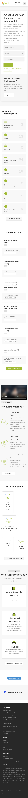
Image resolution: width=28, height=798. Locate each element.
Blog (4, 747)
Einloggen (18, 2)
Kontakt (4, 744)
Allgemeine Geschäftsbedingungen (11, 761)
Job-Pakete (5, 733)
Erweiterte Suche (8, 70)
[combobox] (14, 59)
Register (18, 4)
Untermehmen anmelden (9, 728)
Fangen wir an (9, 95)
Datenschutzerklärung (8, 758)
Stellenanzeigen (7, 710)
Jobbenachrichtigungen (8, 715)
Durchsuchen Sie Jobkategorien (10, 712)
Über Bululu (5, 742)
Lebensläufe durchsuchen (9, 731)
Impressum (5, 756)
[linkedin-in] (5, 795)
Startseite (5, 740)
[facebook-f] (3, 795)
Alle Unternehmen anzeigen (9, 717)
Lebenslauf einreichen (8, 719)
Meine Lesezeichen (7, 749)
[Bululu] (6, 2)
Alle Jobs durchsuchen (14, 368)
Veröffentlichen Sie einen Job (10, 726)
